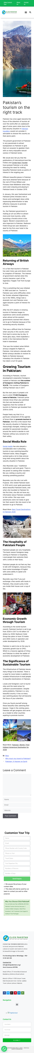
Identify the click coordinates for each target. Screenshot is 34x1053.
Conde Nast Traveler (20, 163)
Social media (8, 446)
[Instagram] (11, 993)
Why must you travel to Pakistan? (18, 758)
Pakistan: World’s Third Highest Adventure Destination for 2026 (16, 747)
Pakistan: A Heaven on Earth (16, 761)
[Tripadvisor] (22, 993)
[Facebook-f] (4, 993)
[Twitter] (8, 993)
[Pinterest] (15, 993)
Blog (7, 756)
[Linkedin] (19, 993)
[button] (26, 12)
